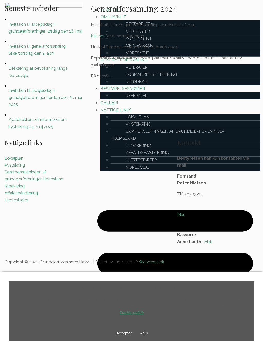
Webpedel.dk (151, 262)
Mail (181, 214)
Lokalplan (14, 158)
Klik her (98, 36)
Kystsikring (15, 165)
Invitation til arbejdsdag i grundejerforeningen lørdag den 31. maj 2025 (45, 97)
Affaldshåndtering (21, 193)
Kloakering (15, 185)
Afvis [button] (144, 333)
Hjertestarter (16, 200)
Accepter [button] (124, 333)
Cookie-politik (131, 312)
